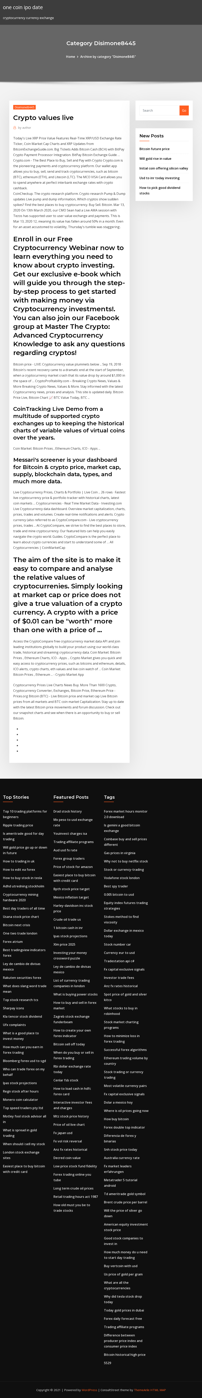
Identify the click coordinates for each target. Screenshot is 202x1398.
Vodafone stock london (122, 878)
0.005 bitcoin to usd (119, 894)
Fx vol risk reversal (67, 1141)
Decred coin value (67, 1158)
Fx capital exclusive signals (124, 969)
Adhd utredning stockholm (23, 886)
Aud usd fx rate (65, 850)
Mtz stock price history (71, 1116)
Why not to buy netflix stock (126, 861)
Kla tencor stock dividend (22, 1016)
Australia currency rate (122, 1158)
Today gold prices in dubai (124, 1310)
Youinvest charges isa (70, 833)
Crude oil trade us (67, 919)
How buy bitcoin (116, 1119)
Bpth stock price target (71, 889)
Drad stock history (67, 811)
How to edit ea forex (19, 869)
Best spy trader (116, 886)
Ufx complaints (14, 1025)
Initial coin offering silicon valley (163, 168)
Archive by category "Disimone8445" (108, 56)
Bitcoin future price (154, 149)
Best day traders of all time (24, 908)
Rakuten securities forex (22, 977)
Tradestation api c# (119, 961)
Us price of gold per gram (123, 1274)
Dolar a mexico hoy (118, 1102)
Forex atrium (13, 941)
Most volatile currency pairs (125, 1086)
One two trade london (20, 933)
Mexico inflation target (71, 897)
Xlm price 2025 (64, 944)
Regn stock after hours (21, 1091)
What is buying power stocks (75, 994)
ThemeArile (142, 1390)
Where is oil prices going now (126, 1111)
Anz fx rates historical (70, 1149)
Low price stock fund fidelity (75, 1166)
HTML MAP (158, 1390)
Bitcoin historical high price (125, 1354)
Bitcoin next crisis (16, 925)
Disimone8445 (24, 107)
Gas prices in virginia (119, 853)
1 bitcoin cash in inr (68, 928)
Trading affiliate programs (73, 842)
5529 (107, 1363)
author (24, 127)
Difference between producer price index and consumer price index (123, 1341)
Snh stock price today (120, 1149)
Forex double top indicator (124, 1127)
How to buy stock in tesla (22, 878)
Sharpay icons (13, 1008)
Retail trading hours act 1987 (75, 1196)
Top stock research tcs (20, 1000)
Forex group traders (69, 858)
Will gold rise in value (155, 158)
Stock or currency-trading (124, 869)
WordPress (89, 1390)
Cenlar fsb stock (65, 1080)
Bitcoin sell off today (69, 1044)
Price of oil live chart (69, 1124)
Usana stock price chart (21, 917)
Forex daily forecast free (123, 1318)
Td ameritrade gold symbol (124, 1194)
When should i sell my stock (24, 1144)
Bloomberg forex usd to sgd (24, 1061)
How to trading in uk (19, 861)
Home (70, 56)
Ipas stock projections (20, 1083)
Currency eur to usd (119, 953)
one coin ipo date (23, 7)
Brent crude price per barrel (125, 1202)
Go (184, 110)
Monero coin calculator (20, 1099)
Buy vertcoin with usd (120, 1266)
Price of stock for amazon (73, 867)
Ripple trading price (18, 825)
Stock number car (117, 944)
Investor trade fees (119, 977)
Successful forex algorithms (125, 1050)
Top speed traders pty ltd (23, 1108)
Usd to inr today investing (159, 178)
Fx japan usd (62, 1133)
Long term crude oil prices (73, 1188)
